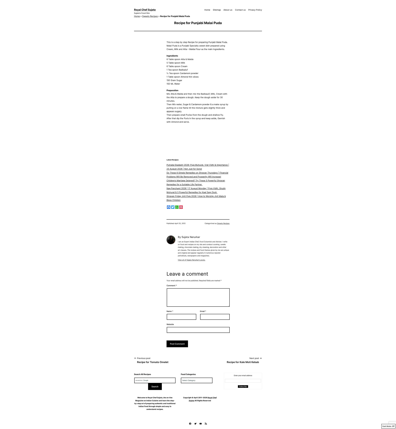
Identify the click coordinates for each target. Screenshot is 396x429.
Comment (172, 285)
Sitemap (217, 10)
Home (207, 10)
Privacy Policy (255, 10)
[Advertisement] (198, 141)
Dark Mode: (386, 426)
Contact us (240, 10)
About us (227, 10)
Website (170, 324)
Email (203, 311)
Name (170, 311)
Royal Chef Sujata (145, 9)
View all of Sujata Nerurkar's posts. (191, 260)
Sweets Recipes (150, 16)
